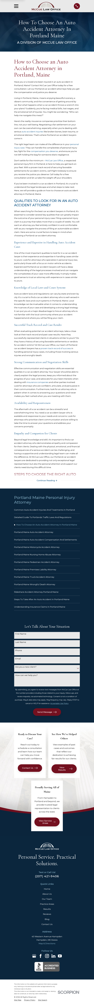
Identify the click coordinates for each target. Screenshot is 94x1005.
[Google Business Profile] (34, 956)
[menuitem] (47, 510)
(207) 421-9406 (47, 876)
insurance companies (37, 382)
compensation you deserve (44, 151)
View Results (62, 768)
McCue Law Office (54, 160)
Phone (18, 650)
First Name (20, 634)
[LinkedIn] (53, 956)
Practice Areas (47, 904)
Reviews (47, 914)
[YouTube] (60, 956)
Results (47, 909)
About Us (47, 894)
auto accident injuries (32, 131)
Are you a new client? (25, 667)
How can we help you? (26, 675)
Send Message (44, 712)
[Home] (46, 6)
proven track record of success (55, 348)
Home (47, 889)
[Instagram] (47, 956)
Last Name (20, 642)
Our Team (47, 899)
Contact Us (27, 768)
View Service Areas (45, 822)
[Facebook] (41, 956)
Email (18, 658)
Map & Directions (47, 943)
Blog (47, 919)
